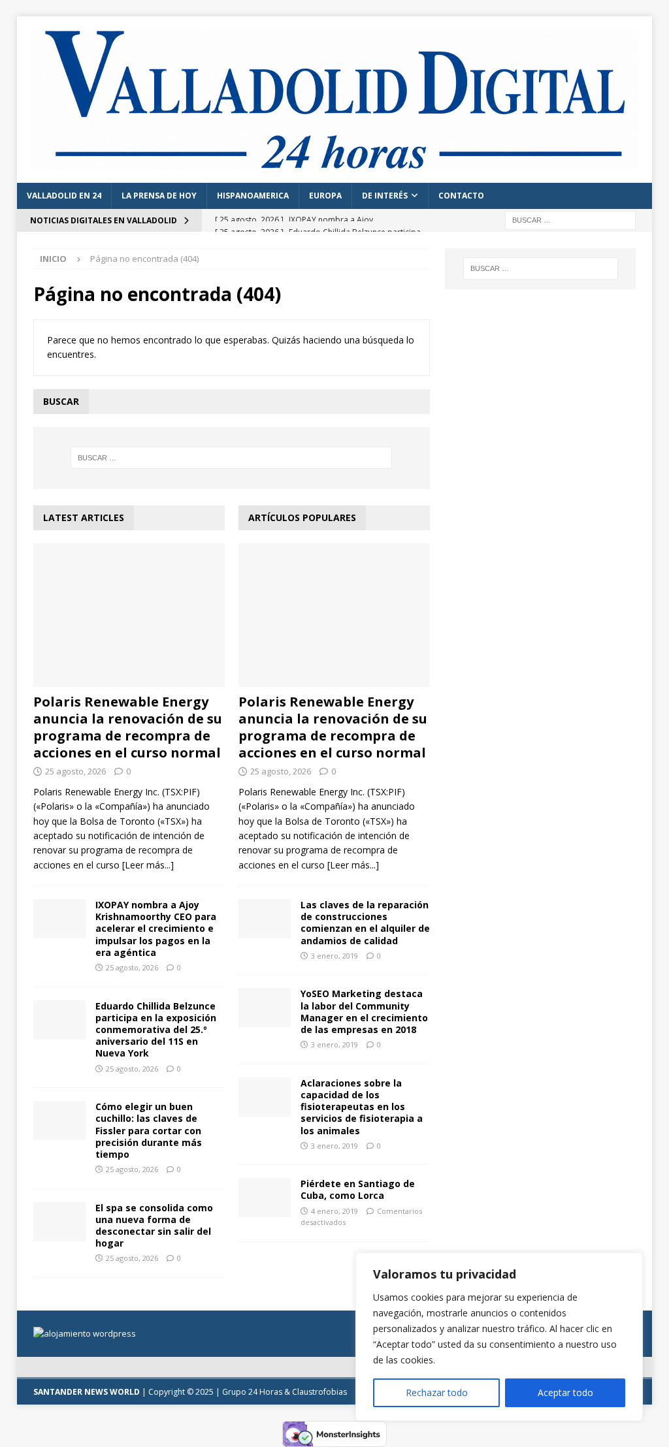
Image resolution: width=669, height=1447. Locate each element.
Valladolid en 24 (64, 195)
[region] (499, 1336)
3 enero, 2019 (334, 956)
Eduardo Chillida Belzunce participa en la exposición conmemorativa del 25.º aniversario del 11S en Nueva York (155, 1030)
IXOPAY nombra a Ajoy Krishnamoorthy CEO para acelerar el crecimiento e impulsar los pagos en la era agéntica (155, 928)
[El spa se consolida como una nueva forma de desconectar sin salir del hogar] (59, 1221)
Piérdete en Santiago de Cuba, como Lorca (358, 1189)
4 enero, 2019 (334, 1211)
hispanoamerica (253, 195)
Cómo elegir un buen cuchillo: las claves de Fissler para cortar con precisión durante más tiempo (148, 1130)
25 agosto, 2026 (75, 771)
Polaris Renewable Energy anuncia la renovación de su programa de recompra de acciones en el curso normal (127, 727)
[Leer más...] (148, 865)
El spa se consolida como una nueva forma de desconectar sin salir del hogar (154, 1225)
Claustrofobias (319, 1391)
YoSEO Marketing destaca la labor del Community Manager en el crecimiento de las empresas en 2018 (364, 1011)
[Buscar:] (570, 219)
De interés (385, 195)
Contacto (461, 195)
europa (325, 195)
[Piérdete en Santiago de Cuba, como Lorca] (264, 1197)
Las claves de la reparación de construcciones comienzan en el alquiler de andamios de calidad (365, 922)
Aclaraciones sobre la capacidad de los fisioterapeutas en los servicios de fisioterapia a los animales (362, 1107)
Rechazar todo (437, 1392)
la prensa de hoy (159, 195)
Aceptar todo (565, 1392)
